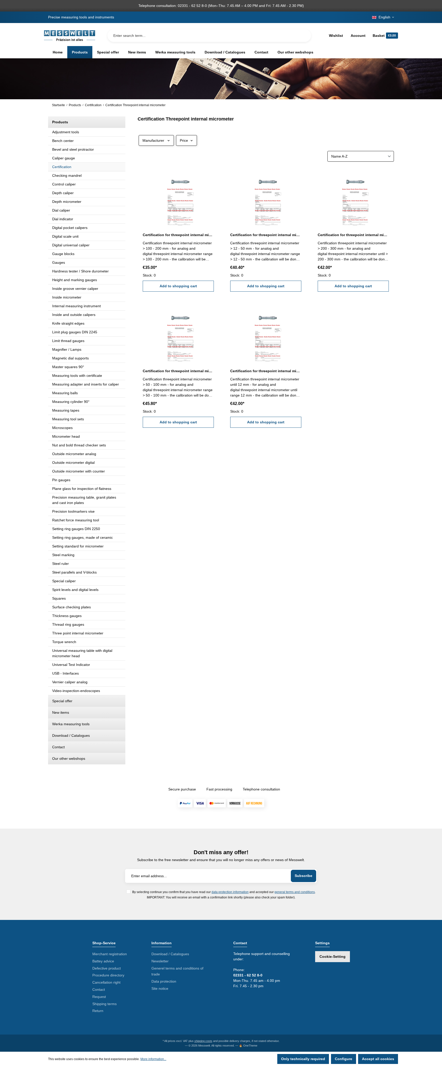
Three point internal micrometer (77, 633)
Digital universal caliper (71, 245)
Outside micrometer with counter (78, 471)
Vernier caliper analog (69, 682)
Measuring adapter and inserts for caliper (85, 384)
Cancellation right (106, 982)
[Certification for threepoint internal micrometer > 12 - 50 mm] (265, 197)
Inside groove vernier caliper (75, 289)
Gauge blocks (63, 254)
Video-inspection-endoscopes (76, 691)
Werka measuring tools (71, 724)
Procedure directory (108, 975)
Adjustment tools (65, 132)
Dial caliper (61, 210)
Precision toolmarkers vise (73, 511)
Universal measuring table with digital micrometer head (82, 653)
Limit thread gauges (68, 341)
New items (60, 712)
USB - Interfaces (65, 673)
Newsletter (160, 961)
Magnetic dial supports (70, 358)
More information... (153, 1059)
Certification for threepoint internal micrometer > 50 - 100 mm (178, 371)
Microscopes (62, 428)
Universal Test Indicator (71, 665)
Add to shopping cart (178, 286)
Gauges (58, 262)
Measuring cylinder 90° (71, 402)
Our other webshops (68, 758)
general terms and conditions (294, 892)
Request (99, 997)
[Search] (303, 35)
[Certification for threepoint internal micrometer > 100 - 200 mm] (178, 197)
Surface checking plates (71, 607)
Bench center (63, 141)
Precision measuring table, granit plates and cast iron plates (84, 500)
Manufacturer (153, 140)
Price (184, 140)
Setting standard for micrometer (78, 546)
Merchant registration (109, 954)
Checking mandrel (67, 175)
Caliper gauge (63, 158)
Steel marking (63, 555)
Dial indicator (62, 219)
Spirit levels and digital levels (75, 590)
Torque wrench (64, 642)
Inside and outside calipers (73, 315)
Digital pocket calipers (69, 228)
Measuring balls (65, 393)
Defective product (106, 968)
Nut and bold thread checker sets (79, 445)
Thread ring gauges (68, 624)
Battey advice (103, 961)
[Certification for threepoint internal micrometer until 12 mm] (265, 333)
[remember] (211, 175)
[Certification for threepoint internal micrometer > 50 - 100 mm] (178, 333)
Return (97, 1011)
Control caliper (64, 184)
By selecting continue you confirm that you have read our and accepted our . (224, 892)
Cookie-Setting (332, 956)
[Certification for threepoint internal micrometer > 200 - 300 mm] (353, 197)
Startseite (58, 105)
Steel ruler (60, 564)
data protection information (230, 892)
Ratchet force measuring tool (75, 520)
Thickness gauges (67, 616)
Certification (61, 167)
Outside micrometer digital (73, 462)
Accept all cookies (378, 1059)
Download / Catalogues (71, 735)
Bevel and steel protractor (73, 149)
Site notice (159, 988)
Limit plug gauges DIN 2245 (74, 332)
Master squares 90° (68, 367)
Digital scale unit (65, 236)
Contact (58, 747)
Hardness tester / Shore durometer (80, 271)
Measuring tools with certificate (77, 375)
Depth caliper (63, 193)
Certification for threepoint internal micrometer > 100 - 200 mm (178, 235)
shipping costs (203, 1040)
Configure (343, 1059)
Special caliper (64, 581)
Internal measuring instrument (76, 306)
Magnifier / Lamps (66, 349)
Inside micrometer (66, 297)
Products (60, 122)
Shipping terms (104, 1004)
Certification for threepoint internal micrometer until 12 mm (265, 371)
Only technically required (303, 1059)
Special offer (62, 701)
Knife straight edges (68, 323)
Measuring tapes (65, 410)
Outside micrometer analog (74, 454)
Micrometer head (66, 436)
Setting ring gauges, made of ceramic (82, 537)
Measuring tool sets (68, 419)
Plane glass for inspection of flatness (81, 489)
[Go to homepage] (69, 35)
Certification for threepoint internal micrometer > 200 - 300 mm (353, 235)
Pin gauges (61, 480)
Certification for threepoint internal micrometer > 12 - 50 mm (265, 235)
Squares (59, 598)
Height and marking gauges (74, 280)
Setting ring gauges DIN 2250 (76, 529)
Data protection (163, 981)
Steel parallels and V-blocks (74, 572)
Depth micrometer (66, 202)
